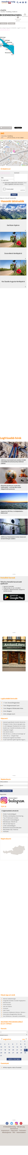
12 (9, 1047)
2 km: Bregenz (7, 711)
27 (13, 1053)
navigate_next (27, 1035)
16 (25, 1047)
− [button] (2, 145)
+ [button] (2, 142)
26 (9, 1053)
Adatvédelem (21, 1132)
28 (17, 1053)
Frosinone (5, 1008)
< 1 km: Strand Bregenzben (11, 703)
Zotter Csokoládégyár (9, 814)
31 (1, 1055)
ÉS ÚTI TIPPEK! (6, 1024)
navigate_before (2, 1039)
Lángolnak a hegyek (8, 730)
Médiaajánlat (6, 1132)
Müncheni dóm (7, 1002)
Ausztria (3, 11)
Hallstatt (5, 831)
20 (13, 1050)
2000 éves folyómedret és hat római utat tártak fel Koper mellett (13, 537)
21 (17, 1050)
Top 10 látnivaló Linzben (10, 818)
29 (21, 1053)
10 (1, 1047)
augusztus (7, 1039)
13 (13, 1047)
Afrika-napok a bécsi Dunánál (12, 1067)
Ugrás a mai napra (14, 1059)
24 (1, 1053)
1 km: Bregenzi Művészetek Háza (13, 708)
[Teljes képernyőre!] (2, 147)
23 (25, 1050)
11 (5, 1047)
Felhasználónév (4, 781)
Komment (16, 173)
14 (17, 1047)
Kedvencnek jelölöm (6, 127)
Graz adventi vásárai (8, 732)
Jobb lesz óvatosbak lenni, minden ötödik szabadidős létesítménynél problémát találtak (13, 461)
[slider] (5, 30)
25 (5, 1053)
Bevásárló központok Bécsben (12, 827)
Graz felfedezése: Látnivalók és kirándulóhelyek (15, 1016)
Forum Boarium (7, 1004)
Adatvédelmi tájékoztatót (11, 182)
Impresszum (5, 1130)
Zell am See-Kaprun (9, 824)
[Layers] (25, 143)
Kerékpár (11, 23)
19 (9, 1050)
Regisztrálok (3, 794)
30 (25, 1053)
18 (5, 1050)
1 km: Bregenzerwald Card (11, 705)
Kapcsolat (14, 1130)
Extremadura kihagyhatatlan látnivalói (12, 1014)
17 (1, 1050)
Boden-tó (14, 11)
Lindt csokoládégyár (9, 825)
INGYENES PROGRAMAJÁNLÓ (12, 1022)
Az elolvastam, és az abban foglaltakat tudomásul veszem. (14, 183)
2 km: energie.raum (9, 714)
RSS (14, 1132)
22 (21, 1050)
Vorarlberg (8, 11)
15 (21, 1047)
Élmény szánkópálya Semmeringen (13, 816)
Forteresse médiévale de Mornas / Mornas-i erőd (15, 1012)
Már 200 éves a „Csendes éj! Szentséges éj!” (14, 734)
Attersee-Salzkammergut (9, 998)
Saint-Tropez (6, 1010)
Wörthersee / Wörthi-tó (10, 822)
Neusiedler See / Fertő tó (10, 829)
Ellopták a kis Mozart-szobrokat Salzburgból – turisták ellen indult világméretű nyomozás (11, 487)
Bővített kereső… (4, 1035)
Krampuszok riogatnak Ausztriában (12, 737)
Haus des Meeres (7, 1006)
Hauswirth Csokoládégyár (11, 820)
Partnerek (22, 1130)
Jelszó (1, 785)
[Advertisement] (14, 77)
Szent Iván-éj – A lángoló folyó (11, 735)
